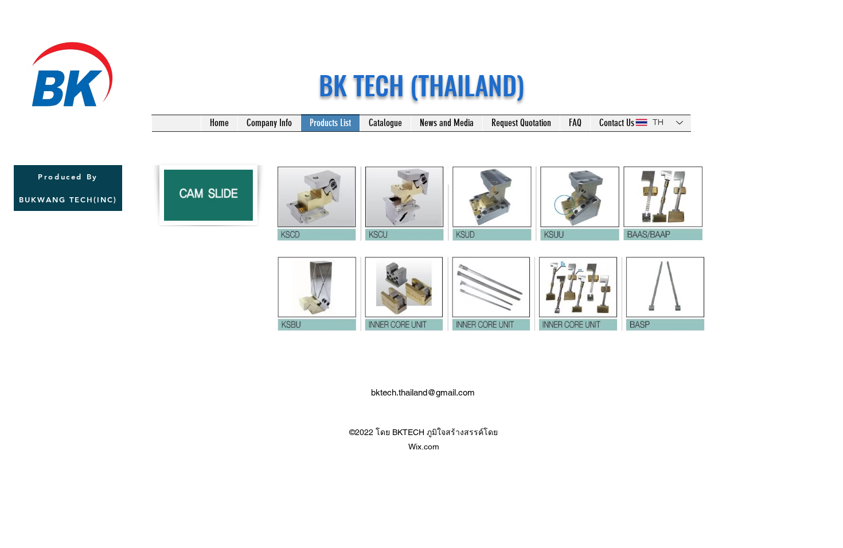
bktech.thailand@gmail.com (423, 392)
